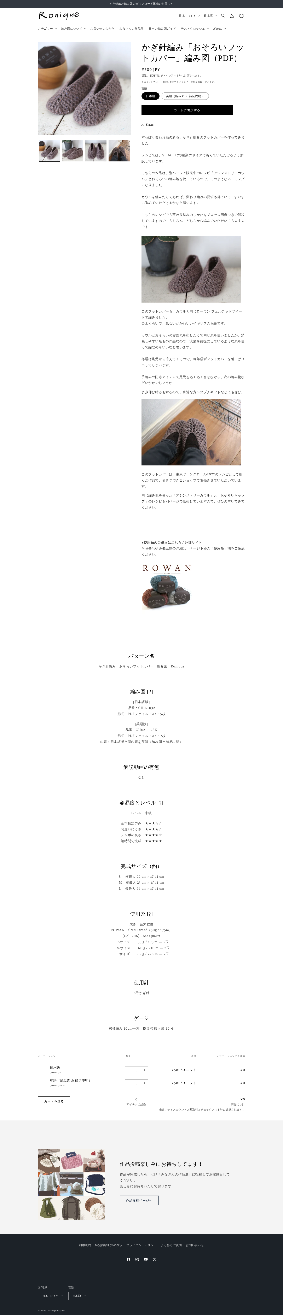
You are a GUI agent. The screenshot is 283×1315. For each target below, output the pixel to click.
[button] (47, 28)
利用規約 (85, 1245)
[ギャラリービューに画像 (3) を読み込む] (95, 150)
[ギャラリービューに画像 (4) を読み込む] (119, 150)
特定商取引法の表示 (108, 1245)
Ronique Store (56, 1310)
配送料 (154, 75)
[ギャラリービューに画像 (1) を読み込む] (49, 150)
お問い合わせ (195, 1245)
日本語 (150, 96)
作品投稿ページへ (139, 1200)
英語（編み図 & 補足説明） (185, 96)
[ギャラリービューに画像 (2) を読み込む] (72, 150)
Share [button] (150, 124)
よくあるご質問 (171, 1245)
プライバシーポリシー (141, 1245)
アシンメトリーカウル (193, 495)
